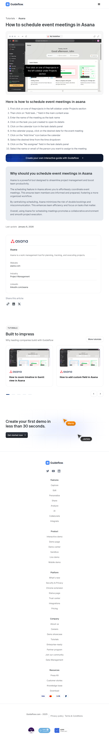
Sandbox (54, 552)
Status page (54, 593)
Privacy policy (57, 716)
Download (54, 690)
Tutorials (10, 18)
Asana (21, 18)
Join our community (54, 654)
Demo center (54, 547)
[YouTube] (53, 471)
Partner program (54, 649)
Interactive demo (54, 536)
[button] (99, 4)
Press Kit (55, 675)
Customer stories (54, 680)
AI (54, 511)
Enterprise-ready (54, 644)
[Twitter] (47, 471)
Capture (54, 485)
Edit (54, 490)
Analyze (54, 505)
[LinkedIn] (59, 471)
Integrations (54, 603)
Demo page (54, 541)
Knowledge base (54, 685)
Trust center (54, 598)
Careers (54, 629)
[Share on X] (19, 304)
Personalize (54, 495)
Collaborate (54, 516)
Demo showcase (54, 634)
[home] (15, 4)
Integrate (54, 521)
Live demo (54, 557)
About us (54, 624)
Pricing (54, 608)
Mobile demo (55, 562)
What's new (54, 577)
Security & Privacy (54, 583)
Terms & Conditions (74, 716)
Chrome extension (54, 588)
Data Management (54, 660)
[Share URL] (8, 304)
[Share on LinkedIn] (13, 304)
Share (54, 500)
